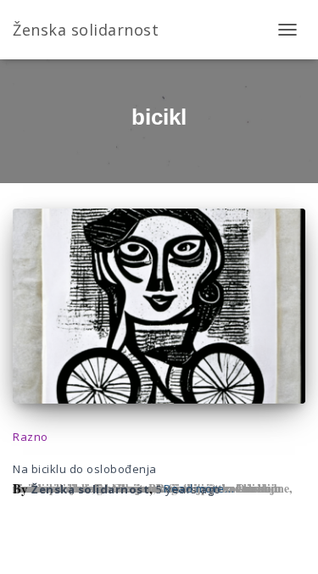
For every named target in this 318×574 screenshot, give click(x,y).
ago (188, 489)
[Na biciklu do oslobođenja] (159, 306)
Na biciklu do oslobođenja (85, 468)
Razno (30, 436)
